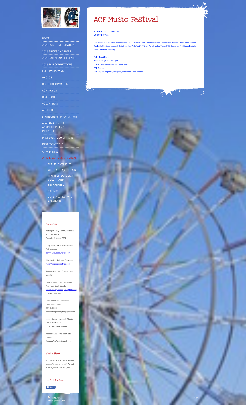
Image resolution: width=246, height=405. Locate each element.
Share (52, 387)
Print (53, 397)
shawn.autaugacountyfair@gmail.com (61, 290)
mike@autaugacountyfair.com (58, 264)
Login (196, 397)
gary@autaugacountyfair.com (58, 253)
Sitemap (59, 397)
